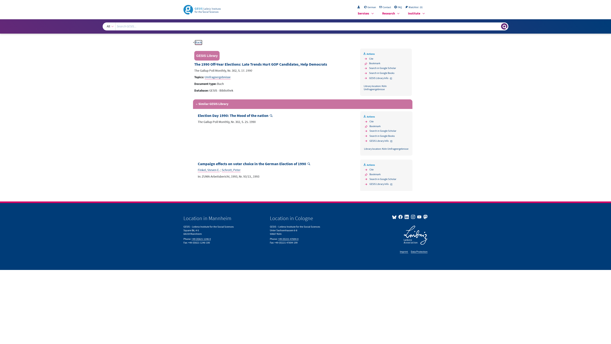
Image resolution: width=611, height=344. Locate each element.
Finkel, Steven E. (209, 170)
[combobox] (305, 26)
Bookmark (374, 63)
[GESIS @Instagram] (413, 217)
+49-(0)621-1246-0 (201, 239)
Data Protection (419, 251)
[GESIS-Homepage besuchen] (202, 9)
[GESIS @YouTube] (419, 217)
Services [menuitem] (363, 13)
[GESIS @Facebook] (401, 217)
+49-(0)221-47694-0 (288, 239)
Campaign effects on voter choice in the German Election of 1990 (252, 164)
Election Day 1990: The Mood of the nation (233, 115)
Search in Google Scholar (382, 68)
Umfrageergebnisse (218, 77)
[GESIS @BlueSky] (395, 217)
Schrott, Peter (231, 170)
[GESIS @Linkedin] (407, 217)
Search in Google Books (381, 73)
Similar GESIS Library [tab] (213, 104)
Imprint (404, 251)
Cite (371, 58)
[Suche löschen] (498, 26)
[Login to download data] (359, 7)
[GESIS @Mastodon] (425, 217)
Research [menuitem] (388, 13)
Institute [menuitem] (414, 13)
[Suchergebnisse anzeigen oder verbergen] (504, 26)
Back (198, 42)
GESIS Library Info (378, 78)
